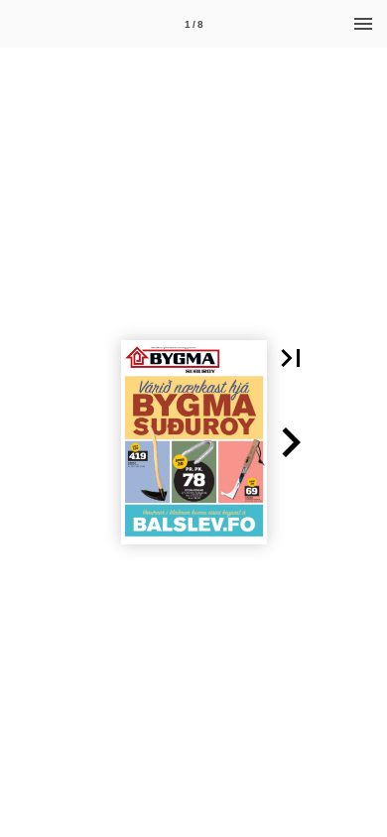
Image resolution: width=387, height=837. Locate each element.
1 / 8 (194, 24)
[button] (291, 358)
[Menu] (363, 24)
